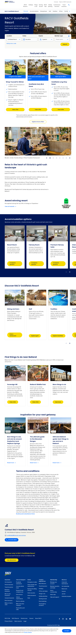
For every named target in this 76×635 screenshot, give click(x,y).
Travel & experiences (42, 580)
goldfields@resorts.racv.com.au (16, 535)
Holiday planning (50, 5)
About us (64, 579)
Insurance (7, 579)
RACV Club (45, 5)
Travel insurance (64, 5)
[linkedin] (66, 619)
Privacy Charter (28, 632)
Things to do (36, 5)
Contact (56, 2)
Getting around (41, 5)
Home (29, 579)
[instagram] (63, 619)
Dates (24, 36)
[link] (9, 573)
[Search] (69, 5)
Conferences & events (57, 5)
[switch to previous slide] (46, 158)
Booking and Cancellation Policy (25, 513)
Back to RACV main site (65, 2)
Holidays (31, 4)
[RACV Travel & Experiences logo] (10, 2)
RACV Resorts (25, 5)
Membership (53, 579)
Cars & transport (20, 579)
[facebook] (59, 619)
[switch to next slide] (69, 158)
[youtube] (70, 619)
